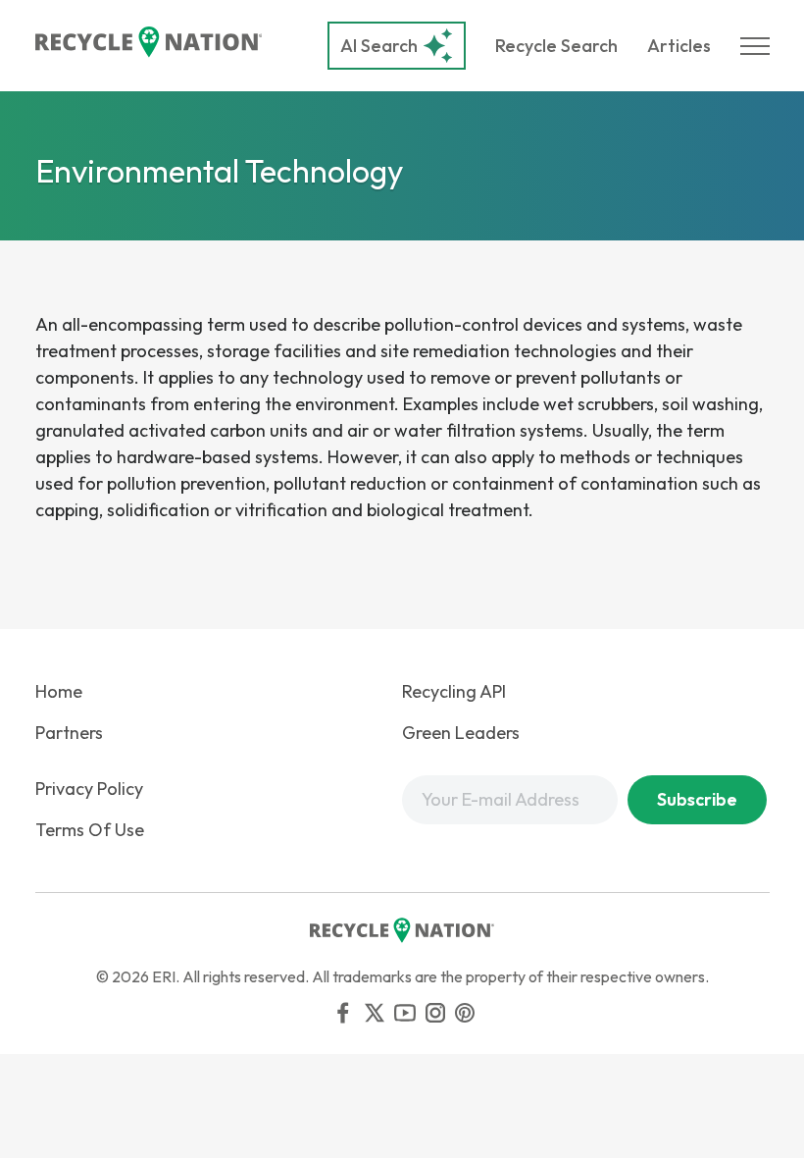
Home (58, 691)
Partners (69, 732)
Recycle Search (556, 45)
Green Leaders (461, 732)
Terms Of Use (89, 829)
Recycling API (454, 691)
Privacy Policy (89, 788)
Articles (679, 45)
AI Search (379, 45)
